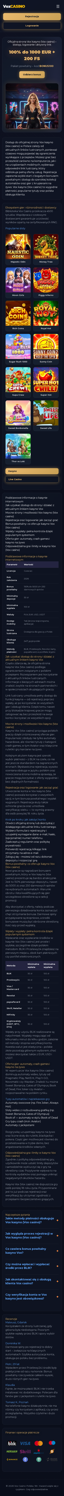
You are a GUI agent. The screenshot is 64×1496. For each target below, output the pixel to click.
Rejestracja (32, 16)
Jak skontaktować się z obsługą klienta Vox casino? (28, 1281)
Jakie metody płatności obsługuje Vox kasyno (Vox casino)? (29, 1220)
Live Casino (15, 479)
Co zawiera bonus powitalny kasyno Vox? (25, 1250)
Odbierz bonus (32, 74)
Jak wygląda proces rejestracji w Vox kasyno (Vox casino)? (29, 1235)
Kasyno (12, 471)
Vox (14, 6)
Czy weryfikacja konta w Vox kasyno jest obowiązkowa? (26, 1296)
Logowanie (32, 25)
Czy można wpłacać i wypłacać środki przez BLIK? (27, 1266)
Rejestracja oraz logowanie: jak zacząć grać (31, 520)
